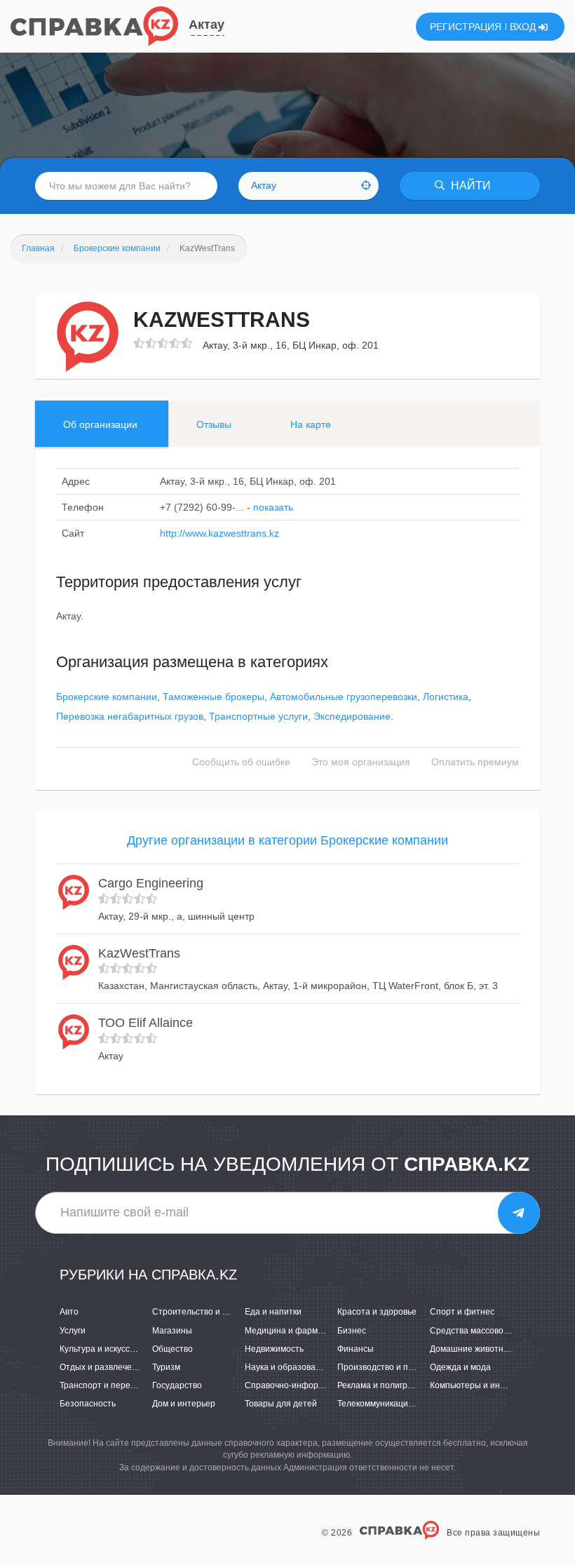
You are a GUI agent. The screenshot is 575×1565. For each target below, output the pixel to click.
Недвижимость (274, 1349)
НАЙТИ (469, 186)
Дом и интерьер (183, 1404)
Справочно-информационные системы (323, 1385)
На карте (310, 424)
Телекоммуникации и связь (390, 1404)
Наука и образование (287, 1367)
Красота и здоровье (377, 1312)
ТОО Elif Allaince (145, 1023)
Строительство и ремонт (202, 1312)
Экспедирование (352, 716)
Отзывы (213, 424)
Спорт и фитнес (462, 1312)
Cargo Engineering (150, 883)
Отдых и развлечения (103, 1367)
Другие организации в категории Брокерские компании (287, 840)
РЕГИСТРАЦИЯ (465, 26)
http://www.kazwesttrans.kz (219, 533)
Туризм (166, 1367)
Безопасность (88, 1404)
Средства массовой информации (496, 1331)
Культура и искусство (101, 1349)
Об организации (100, 424)
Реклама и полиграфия (383, 1385)
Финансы (355, 1349)
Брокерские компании (106, 696)
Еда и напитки (273, 1312)
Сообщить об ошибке (241, 761)
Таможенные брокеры (213, 696)
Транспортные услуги (258, 716)
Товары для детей (281, 1404)
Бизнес (351, 1331)
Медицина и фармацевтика (299, 1331)
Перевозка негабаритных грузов (129, 716)
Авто (69, 1312)
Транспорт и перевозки (106, 1385)
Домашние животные (472, 1349)
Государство (177, 1385)
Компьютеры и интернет (479, 1385)
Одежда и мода (460, 1367)
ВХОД (524, 26)
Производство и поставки (388, 1367)
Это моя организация (360, 761)
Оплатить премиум (475, 761)
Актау (206, 25)
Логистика (445, 696)
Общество (172, 1349)
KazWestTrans (139, 953)
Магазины (172, 1331)
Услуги (73, 1331)
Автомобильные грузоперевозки (343, 696)
